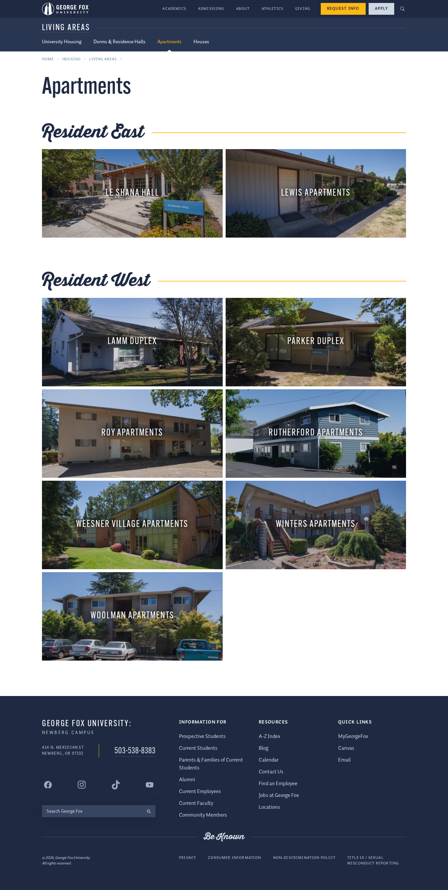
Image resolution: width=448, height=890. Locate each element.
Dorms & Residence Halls (119, 42)
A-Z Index (269, 736)
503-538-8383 (134, 751)
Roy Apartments (132, 433)
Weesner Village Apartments (132, 524)
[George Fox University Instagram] (82, 784)
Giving (302, 9)
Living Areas (66, 28)
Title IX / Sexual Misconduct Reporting (373, 861)
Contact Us (271, 772)
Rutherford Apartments (316, 433)
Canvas (346, 748)
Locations (269, 807)
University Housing (62, 42)
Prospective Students (202, 736)
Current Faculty (196, 803)
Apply (381, 8)
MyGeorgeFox (353, 736)
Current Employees (200, 791)
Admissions (211, 9)
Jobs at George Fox (279, 795)
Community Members (203, 815)
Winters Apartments (316, 524)
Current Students (198, 748)
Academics (174, 9)
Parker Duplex (315, 341)
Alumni (187, 780)
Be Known (224, 837)
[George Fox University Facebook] (48, 785)
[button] (402, 9)
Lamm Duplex (132, 341)
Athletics (273, 9)
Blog (263, 748)
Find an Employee (278, 784)
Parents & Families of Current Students (211, 764)
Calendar (268, 760)
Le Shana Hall (132, 193)
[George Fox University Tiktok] (116, 785)
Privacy (187, 858)
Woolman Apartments (132, 616)
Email (344, 760)
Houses (201, 42)
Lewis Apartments (316, 193)
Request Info (343, 8)
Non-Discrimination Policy (304, 858)
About (243, 9)
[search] (148, 811)
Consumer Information (234, 858)
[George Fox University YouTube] (149, 785)
